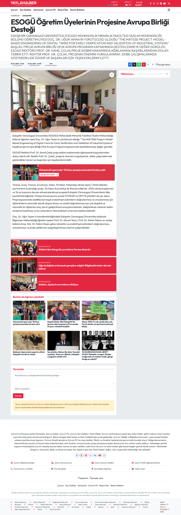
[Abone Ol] (163, 64)
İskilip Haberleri (46, 505)
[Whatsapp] (104, 455)
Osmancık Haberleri (42, 507)
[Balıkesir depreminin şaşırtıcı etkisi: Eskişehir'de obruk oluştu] (29, 340)
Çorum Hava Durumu (63, 463)
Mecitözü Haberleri (120, 505)
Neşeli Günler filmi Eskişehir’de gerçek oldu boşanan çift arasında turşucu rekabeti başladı (62, 324)
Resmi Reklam (77, 9)
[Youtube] (100, 455)
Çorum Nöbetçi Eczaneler (24, 463)
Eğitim (146, 502)
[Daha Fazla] (144, 65)
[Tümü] (167, 74)
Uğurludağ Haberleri (22, 509)
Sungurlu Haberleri (128, 507)
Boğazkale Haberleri (60, 502)
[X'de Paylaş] (134, 65)
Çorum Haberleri (81, 502)
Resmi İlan (63, 9)
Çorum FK (51, 9)
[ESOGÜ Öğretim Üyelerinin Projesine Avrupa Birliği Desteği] (63, 101)
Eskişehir (27, 16)
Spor (112, 507)
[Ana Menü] (169, 9)
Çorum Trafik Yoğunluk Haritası (147, 463)
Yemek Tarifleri (55, 509)
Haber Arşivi (140, 469)
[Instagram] (91, 455)
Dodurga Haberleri (130, 502)
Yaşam (39, 509)
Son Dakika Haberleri (102, 469)
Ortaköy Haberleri (21, 507)
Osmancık (38, 9)
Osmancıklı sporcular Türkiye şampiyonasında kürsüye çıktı (26, 323)
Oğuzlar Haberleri (141, 505)
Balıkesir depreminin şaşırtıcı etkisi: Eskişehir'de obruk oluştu (29, 353)
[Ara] (169, 3)
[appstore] (83, 477)
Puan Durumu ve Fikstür (23, 469)
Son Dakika (25, 9)
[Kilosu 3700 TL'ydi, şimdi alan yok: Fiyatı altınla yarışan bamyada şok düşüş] (98, 310)
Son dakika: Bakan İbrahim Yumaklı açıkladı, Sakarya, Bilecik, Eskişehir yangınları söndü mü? (63, 354)
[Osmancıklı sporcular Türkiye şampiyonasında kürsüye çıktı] (29, 310)
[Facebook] (77, 455)
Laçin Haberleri (100, 505)
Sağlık (88, 507)
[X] (81, 455)
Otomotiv (60, 507)
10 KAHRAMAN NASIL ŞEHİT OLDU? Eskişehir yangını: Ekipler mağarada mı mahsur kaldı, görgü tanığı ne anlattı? (97, 355)
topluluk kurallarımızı (36, 404)
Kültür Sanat (82, 505)
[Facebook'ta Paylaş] (130, 65)
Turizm (145, 507)
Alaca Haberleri (20, 502)
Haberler (15, 16)
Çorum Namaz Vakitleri (104, 463)
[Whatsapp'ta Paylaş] (139, 65)
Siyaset (101, 507)
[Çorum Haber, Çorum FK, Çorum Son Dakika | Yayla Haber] (23, 3)
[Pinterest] (86, 455)
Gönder (18, 396)
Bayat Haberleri (39, 502)
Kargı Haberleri (65, 505)
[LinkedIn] (95, 455)
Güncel (30, 505)
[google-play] (96, 477)
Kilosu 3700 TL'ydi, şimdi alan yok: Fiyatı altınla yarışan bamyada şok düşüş (97, 324)
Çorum (14, 9)
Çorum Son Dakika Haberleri (105, 502)
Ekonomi (17, 505)
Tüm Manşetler (60, 469)
